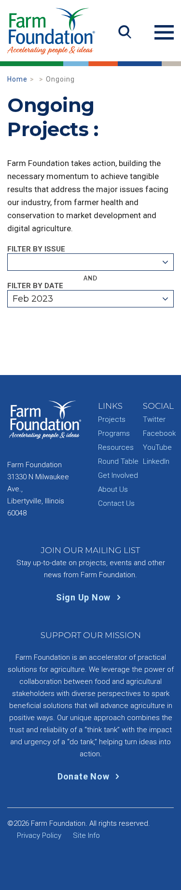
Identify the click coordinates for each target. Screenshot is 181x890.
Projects (111, 419)
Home (17, 79)
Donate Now (84, 776)
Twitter (154, 419)
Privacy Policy (39, 835)
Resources (116, 447)
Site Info (86, 835)
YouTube (157, 447)
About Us (113, 489)
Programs (114, 433)
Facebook (159, 433)
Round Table (118, 461)
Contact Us (116, 503)
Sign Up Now (84, 597)
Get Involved (118, 475)
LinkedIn (156, 461)
